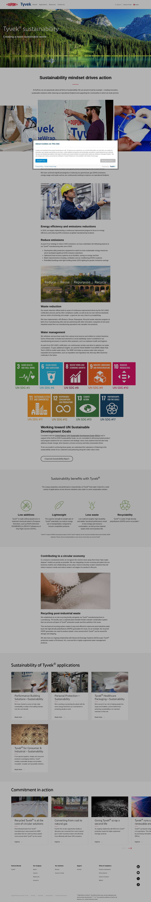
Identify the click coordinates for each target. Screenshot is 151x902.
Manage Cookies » (108, 161)
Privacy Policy (39, 166)
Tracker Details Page (50, 166)
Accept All (41, 161)
